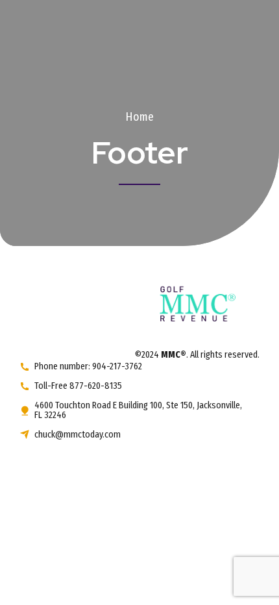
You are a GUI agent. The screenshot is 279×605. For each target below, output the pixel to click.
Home (139, 117)
